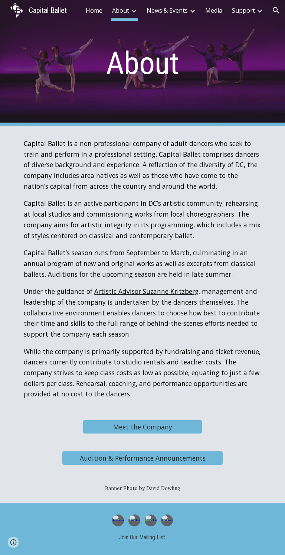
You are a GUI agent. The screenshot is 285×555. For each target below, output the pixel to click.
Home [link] (94, 10)
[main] (142, 63)
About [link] (120, 10)
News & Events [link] (167, 10)
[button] (276, 10)
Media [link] (213, 10)
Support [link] (243, 10)
